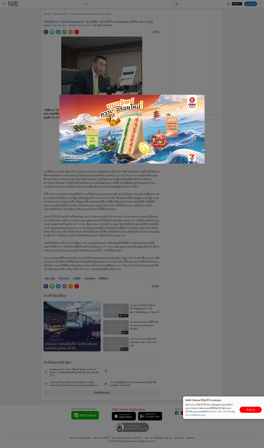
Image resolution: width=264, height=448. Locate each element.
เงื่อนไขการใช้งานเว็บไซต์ (220, 411)
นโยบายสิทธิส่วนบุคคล (195, 415)
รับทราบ (250, 410)
